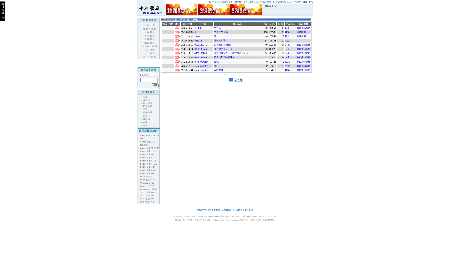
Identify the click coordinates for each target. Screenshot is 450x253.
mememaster (201, 61)
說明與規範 (149, 57)
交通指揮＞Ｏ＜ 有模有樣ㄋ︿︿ (231, 53)
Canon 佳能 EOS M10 (149, 148)
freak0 (197, 28)
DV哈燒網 (226, 210)
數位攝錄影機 (303, 28)
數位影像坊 (214, 210)
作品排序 (149, 25)
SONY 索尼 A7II (147, 195)
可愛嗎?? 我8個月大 (224, 57)
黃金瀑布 (148, 103)
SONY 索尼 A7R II (148, 192)
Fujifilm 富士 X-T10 (148, 170)
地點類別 (149, 43)
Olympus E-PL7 (147, 186)
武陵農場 (148, 112)
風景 (287, 28)
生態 (287, 40)
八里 (145, 125)
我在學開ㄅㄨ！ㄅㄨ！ (225, 49)
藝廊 (244, 210)
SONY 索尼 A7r (147, 199)
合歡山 (146, 119)
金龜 (216, 61)
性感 (145, 96)
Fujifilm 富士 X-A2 (147, 158)
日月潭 (146, 100)
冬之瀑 (217, 28)
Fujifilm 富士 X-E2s (148, 161)
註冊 (305, 2)
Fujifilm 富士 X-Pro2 (148, 164)
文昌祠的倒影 (221, 32)
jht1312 (198, 40)
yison (197, 36)
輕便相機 (301, 32)
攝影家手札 (270, 6)
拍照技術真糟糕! (222, 44)
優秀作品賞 (149, 29)
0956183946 (200, 45)
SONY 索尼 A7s (147, 202)
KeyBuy (236, 210)
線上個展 (149, 53)
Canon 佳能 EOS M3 (149, 151)
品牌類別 (149, 39)
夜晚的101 (219, 70)
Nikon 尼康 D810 (147, 180)
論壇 (251, 210)
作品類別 (149, 32)
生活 (287, 65)
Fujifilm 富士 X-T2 (147, 173)
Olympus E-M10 (147, 183)
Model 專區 (149, 46)
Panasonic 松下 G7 (148, 189)
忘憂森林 (148, 106)
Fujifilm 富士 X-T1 (147, 167)
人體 (145, 122)
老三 (196, 32)
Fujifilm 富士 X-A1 (147, 154)
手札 (209, 2)
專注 (216, 65)
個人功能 (149, 50)
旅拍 (145, 115)
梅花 (145, 109)
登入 (310, 2)
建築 (287, 32)
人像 (287, 44)
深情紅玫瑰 (220, 40)
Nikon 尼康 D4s (147, 177)
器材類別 (149, 36)
